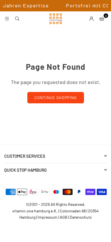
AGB (63, 217)
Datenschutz (81, 217)
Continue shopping (55, 97)
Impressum (47, 217)
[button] (101, 18)
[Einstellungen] (91, 18)
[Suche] (17, 18)
